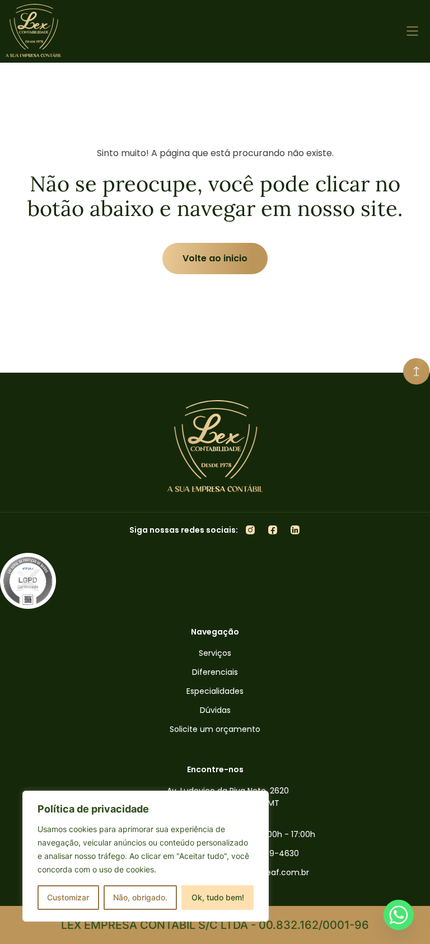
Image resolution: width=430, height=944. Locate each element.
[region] (145, 856)
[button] (413, 32)
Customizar (68, 897)
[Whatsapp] (399, 915)
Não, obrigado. (140, 897)
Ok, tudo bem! (217, 897)
